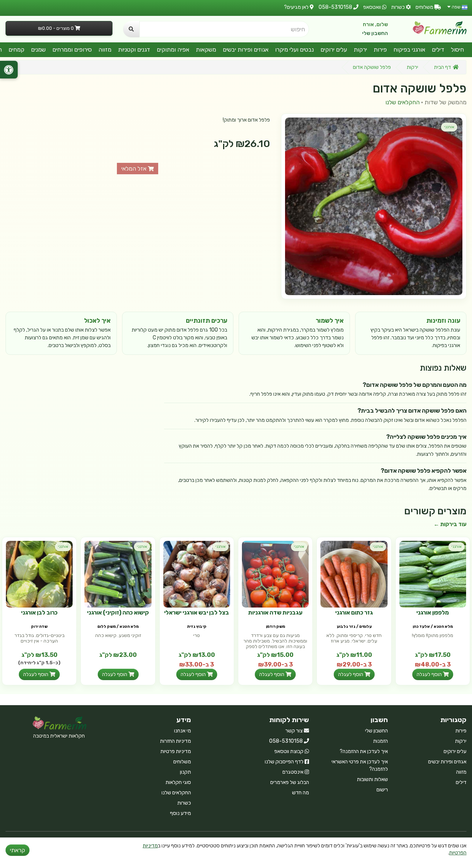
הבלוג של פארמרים (289, 782)
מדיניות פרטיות (175, 751)
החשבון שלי (375, 33)
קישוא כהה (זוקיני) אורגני (118, 612)
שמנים (38, 49)
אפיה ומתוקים (173, 49)
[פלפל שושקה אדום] (373, 206)
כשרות (184, 803)
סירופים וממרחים (72, 49)
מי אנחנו (182, 731)
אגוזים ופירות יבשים (245, 49)
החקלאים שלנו (402, 102)
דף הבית (442, 67)
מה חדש (300, 793)
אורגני (449, 127)
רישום (382, 790)
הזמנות (380, 741)
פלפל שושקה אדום (372, 67)
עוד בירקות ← (450, 524)
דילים (438, 49)
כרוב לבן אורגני (39, 612)
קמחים (16, 49)
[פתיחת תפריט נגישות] (9, 69)
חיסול (457, 49)
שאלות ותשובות (372, 779)
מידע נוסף (180, 813)
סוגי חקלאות (178, 782)
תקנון (185, 772)
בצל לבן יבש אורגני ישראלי (196, 612)
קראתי (17, 850)
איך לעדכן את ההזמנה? (364, 751)
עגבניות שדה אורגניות (275, 612)
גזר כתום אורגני (354, 612)
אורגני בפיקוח (409, 49)
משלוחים (182, 762)
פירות (380, 49)
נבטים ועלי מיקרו (294, 49)
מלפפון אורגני (432, 612)
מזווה (104, 49)
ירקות (360, 49)
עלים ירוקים (333, 49)
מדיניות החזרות (175, 741)
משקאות (206, 49)
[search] (131, 29)
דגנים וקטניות (134, 49)
